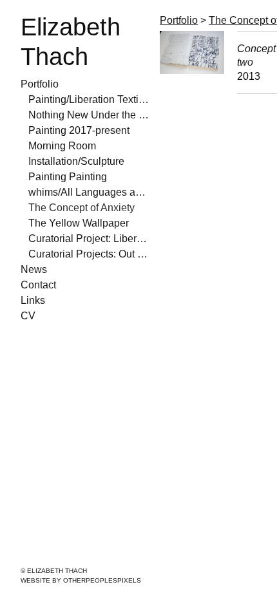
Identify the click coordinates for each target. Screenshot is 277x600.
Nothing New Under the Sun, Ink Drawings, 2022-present (88, 114)
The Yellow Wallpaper (78, 223)
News (34, 269)
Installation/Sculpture (76, 161)
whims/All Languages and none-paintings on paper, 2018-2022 (88, 192)
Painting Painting (67, 176)
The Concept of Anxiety (81, 207)
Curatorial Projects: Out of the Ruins (88, 253)
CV (28, 315)
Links (33, 300)
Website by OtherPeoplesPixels (81, 580)
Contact (38, 284)
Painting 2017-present (78, 130)
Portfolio (40, 84)
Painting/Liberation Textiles (88, 99)
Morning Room (62, 145)
